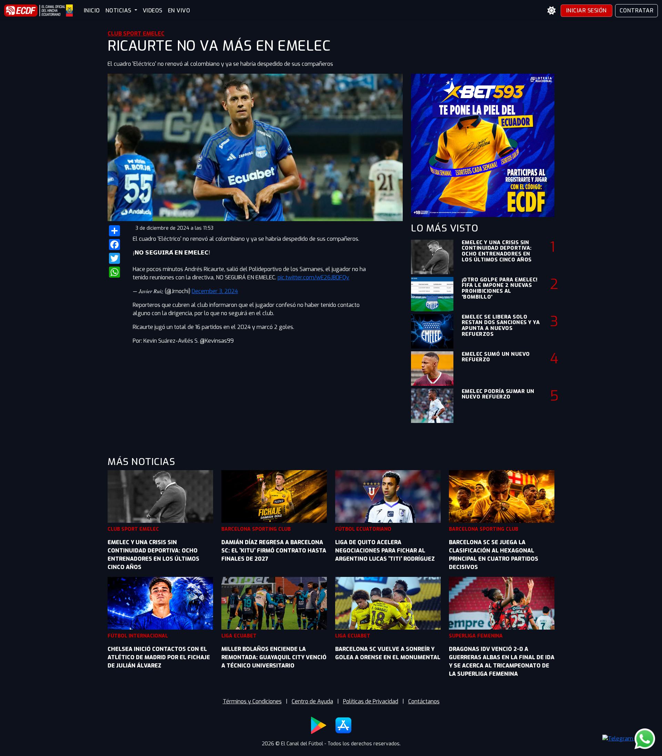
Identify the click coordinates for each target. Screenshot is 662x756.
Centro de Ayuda (312, 701)
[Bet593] (482, 144)
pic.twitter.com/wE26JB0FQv (313, 277)
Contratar (637, 10)
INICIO (92, 10)
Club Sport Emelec (136, 33)
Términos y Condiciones (252, 701)
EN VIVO (179, 10)
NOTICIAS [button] (119, 10)
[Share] (116, 231)
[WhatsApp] (116, 272)
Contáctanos (424, 701)
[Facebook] (116, 244)
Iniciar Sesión (586, 10)
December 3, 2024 (215, 291)
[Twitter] (116, 258)
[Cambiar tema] (551, 10)
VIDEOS (152, 10)
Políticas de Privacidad (370, 701)
